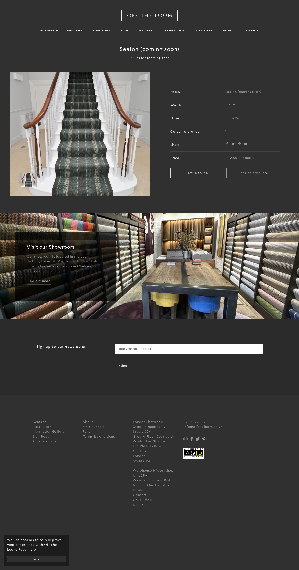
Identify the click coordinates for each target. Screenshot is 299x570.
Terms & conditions (99, 437)
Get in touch (197, 173)
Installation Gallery (48, 432)
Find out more (39, 281)
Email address (126, 342)
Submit (124, 366)
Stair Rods (101, 30)
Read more (27, 550)
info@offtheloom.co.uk (203, 427)
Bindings (74, 30)
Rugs (125, 30)
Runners (47, 30)
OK (36, 559)
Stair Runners (94, 427)
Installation (174, 30)
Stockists (203, 30)
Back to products (253, 173)
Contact (251, 30)
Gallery (146, 30)
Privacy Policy (44, 441)
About (228, 30)
